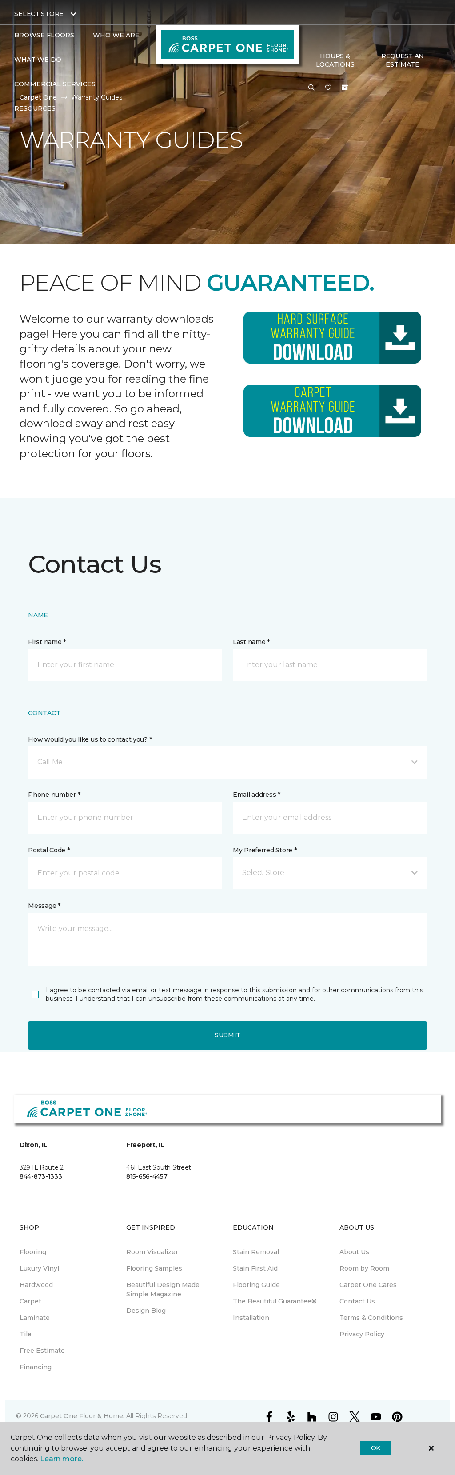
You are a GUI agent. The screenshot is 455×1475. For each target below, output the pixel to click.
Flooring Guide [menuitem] (256, 1285)
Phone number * (54, 794)
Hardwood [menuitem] (36, 1285)
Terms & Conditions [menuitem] (371, 1318)
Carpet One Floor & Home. (82, 1416)
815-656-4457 (147, 1176)
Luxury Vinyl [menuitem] (39, 1268)
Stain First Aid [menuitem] (255, 1268)
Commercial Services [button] (55, 84)
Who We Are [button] (116, 35)
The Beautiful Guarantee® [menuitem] (275, 1301)
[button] (311, 88)
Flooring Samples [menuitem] (154, 1268)
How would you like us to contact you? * (90, 739)
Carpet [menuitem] (30, 1301)
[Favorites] (328, 88)
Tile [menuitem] (26, 1334)
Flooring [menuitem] (33, 1252)
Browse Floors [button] (44, 35)
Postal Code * (48, 850)
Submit (227, 1035)
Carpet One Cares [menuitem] (368, 1285)
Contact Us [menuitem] (357, 1301)
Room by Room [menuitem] (364, 1268)
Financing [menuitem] (36, 1367)
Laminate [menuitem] (35, 1318)
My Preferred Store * (264, 850)
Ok (375, 1448)
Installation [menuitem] (251, 1318)
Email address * (256, 794)
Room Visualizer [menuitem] (152, 1252)
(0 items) (345, 87)
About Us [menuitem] (354, 1252)
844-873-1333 (41, 1176)
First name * (47, 642)
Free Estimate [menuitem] (42, 1351)
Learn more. (61, 1459)
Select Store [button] (39, 14)
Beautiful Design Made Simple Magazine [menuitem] (163, 1289)
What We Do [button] (37, 60)
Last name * (251, 642)
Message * (44, 906)
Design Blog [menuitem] (146, 1311)
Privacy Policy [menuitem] (361, 1334)
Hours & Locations (335, 60)
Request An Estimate (402, 60)
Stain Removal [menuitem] (256, 1252)
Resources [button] (35, 108)
